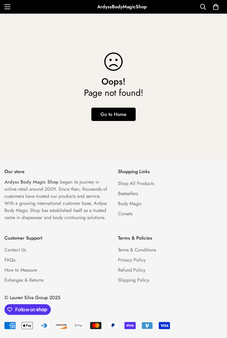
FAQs (9, 259)
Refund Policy (131, 270)
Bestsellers (128, 193)
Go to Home (113, 114)
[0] (216, 7)
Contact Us (15, 249)
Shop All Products (136, 183)
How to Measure (20, 270)
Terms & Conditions (137, 249)
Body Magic (130, 203)
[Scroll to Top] (215, 306)
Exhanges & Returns (23, 280)
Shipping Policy (133, 280)
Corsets (125, 213)
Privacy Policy (132, 259)
